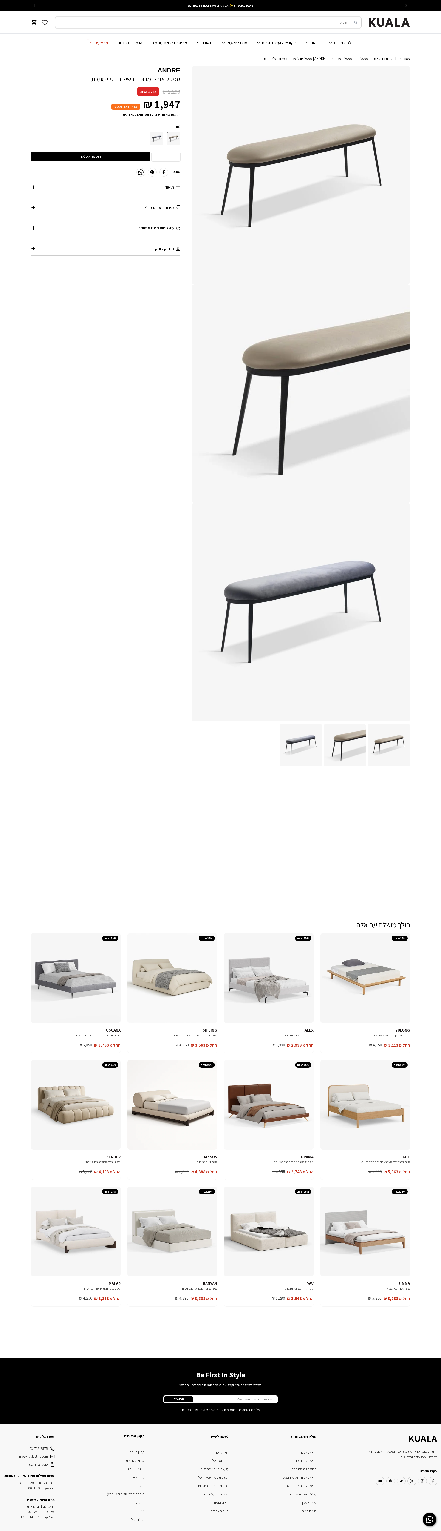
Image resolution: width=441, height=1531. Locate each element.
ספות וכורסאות (383, 58)
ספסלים (363, 58)
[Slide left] (406, 5)
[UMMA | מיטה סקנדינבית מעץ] (365, 1231)
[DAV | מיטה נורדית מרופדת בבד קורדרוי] (269, 1231)
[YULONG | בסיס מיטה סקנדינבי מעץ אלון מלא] (365, 978)
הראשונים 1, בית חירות (41, 1506)
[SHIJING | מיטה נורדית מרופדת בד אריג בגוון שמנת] (172, 978)
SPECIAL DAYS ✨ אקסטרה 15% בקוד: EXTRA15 (220, 5)
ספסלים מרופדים (341, 58)
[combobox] (208, 22)
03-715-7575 (38, 1448)
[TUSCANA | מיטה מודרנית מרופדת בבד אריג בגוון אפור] (76, 978)
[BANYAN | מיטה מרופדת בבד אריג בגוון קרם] (172, 1231)
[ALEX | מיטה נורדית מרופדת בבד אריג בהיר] (269, 978)
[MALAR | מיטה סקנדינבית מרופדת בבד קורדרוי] (76, 1231)
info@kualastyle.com (33, 1456)
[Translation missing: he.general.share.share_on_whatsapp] (140, 172)
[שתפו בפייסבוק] (163, 172)
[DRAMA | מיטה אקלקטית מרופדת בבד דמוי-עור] (269, 1105)
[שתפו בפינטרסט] (152, 172)
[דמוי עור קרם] (173, 138)
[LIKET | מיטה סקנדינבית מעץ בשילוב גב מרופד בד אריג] (365, 1105)
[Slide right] (34, 5)
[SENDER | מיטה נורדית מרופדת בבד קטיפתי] (76, 1105)
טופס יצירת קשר (38, 1464)
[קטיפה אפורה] (156, 138)
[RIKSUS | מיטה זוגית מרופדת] (172, 1105)
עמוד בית (404, 58)
